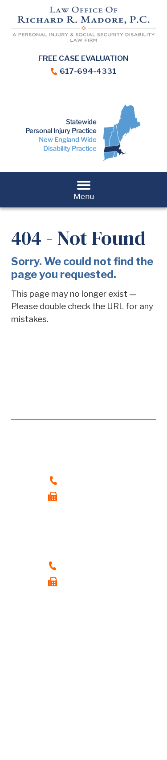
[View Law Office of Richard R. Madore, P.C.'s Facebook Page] (47, 94)
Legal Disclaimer (55, 716)
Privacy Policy (117, 716)
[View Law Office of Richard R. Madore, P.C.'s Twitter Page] (83, 94)
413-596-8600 (90, 565)
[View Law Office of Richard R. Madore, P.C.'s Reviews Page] (120, 94)
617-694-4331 (88, 71)
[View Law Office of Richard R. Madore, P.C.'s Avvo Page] (102, 94)
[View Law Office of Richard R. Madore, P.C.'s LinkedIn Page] (65, 94)
